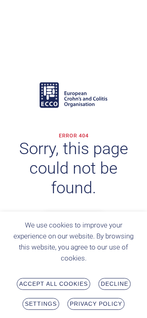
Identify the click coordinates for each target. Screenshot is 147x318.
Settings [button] (41, 303)
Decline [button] (114, 283)
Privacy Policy (96, 303)
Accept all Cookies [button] (53, 283)
